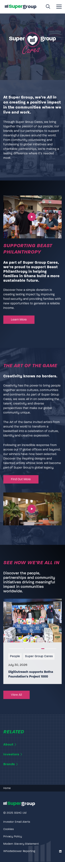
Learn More (19, 319)
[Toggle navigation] (59, 7)
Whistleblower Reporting (19, 851)
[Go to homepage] (20, 6)
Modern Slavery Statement (21, 844)
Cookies (8, 829)
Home (7, 788)
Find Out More (21, 479)
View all (16, 695)
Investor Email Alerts (16, 822)
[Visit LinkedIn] (60, 851)
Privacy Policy (12, 836)
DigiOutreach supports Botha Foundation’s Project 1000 (30, 674)
